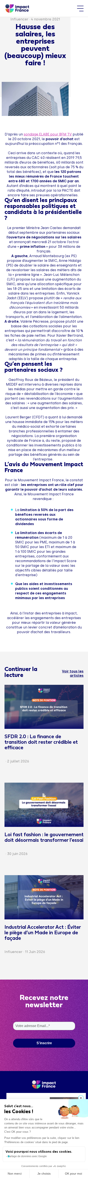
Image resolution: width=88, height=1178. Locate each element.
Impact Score (65, 561)
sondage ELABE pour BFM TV (48, 134)
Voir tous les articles (73, 673)
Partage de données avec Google (27, 1156)
